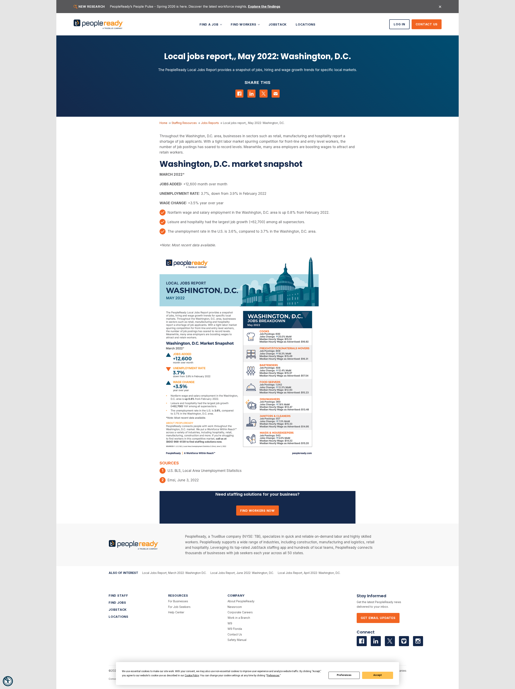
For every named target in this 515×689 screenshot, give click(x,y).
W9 (230, 623)
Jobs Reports (210, 123)
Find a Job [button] (209, 24)
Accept (377, 675)
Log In (399, 24)
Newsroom (235, 607)
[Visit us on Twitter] (390, 641)
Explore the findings (264, 6)
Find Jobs (117, 602)
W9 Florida (235, 628)
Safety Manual (237, 640)
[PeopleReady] (98, 24)
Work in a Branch (239, 617)
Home (163, 123)
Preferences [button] (273, 675)
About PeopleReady (241, 601)
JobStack (278, 24)
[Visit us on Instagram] (418, 641)
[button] (8, 681)
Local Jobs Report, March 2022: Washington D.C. (174, 573)
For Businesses (178, 601)
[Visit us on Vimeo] (404, 641)
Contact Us (427, 24)
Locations (305, 24)
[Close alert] (440, 6)
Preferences (344, 675)
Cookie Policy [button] (192, 675)
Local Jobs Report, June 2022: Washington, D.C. (242, 573)
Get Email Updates (378, 618)
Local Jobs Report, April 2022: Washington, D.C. (309, 573)
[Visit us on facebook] (362, 641)
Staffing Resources (184, 123)
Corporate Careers (240, 612)
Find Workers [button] (244, 24)
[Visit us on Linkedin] (376, 641)
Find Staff (118, 595)
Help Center (176, 612)
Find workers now (257, 511)
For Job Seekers (179, 607)
